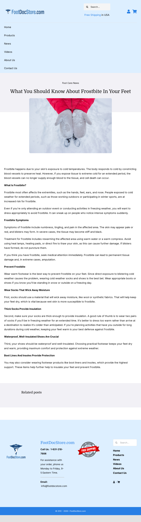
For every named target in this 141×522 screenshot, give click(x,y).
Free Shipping (92, 14)
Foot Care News (70, 83)
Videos (117, 464)
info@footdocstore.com (54, 486)
